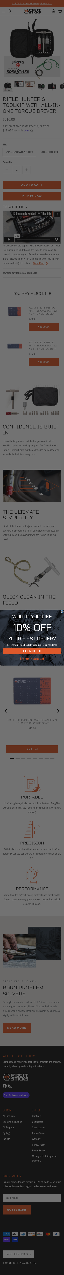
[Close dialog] (62, 611)
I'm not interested (32, 659)
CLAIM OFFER (32, 651)
